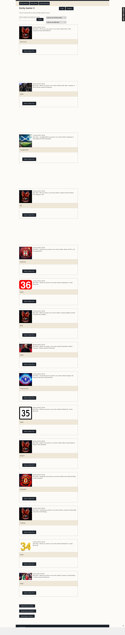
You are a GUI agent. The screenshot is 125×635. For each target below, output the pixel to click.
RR (21, 205)
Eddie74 (22, 455)
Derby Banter (34, 3)
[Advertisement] (48, 68)
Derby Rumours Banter (27, 606)
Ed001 (22, 94)
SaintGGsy (23, 262)
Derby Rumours (24, 3)
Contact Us (22, 627)
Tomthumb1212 (24, 388)
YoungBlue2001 (24, 150)
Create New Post (44, 3)
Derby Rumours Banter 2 (27, 611)
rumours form (27, 12)
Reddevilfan (23, 489)
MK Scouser (23, 41)
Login (62, 8)
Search (21, 17)
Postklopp (22, 523)
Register (69, 8)
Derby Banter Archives (27, 616)
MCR (21, 325)
